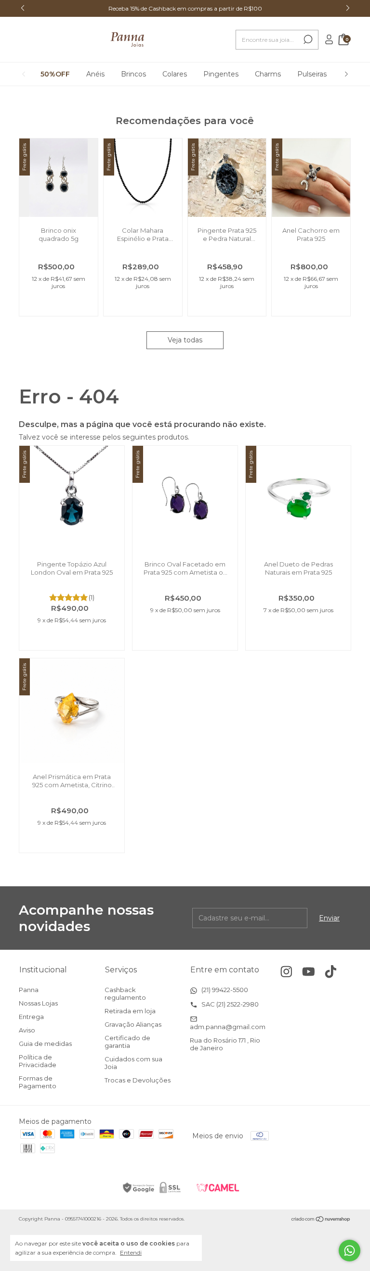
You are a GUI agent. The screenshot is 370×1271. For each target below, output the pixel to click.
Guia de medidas (45, 1043)
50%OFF (55, 74)
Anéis (95, 74)
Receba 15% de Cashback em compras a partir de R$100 (185, 8)
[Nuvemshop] (321, 1220)
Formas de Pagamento (37, 1082)
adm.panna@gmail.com (227, 1027)
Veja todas (185, 340)
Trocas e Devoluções (138, 1080)
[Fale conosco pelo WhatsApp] (349, 1250)
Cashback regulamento (125, 993)
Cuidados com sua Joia (133, 1062)
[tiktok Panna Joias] (330, 971)
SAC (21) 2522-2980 (229, 1004)
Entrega (31, 1016)
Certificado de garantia (127, 1041)
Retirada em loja (130, 1011)
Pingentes (220, 74)
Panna (29, 990)
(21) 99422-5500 (224, 990)
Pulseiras (312, 74)
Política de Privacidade (37, 1061)
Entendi (131, 1252)
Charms (268, 74)
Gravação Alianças (133, 1024)
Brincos (133, 74)
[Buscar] (307, 39)
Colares (174, 74)
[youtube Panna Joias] (308, 971)
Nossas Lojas (38, 1003)
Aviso (27, 1030)
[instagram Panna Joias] (286, 971)
